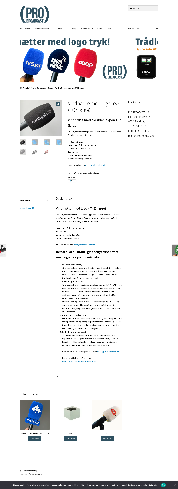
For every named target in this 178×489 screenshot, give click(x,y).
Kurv (108, 28)
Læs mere (35, 439)
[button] (89, 59)
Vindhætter (25, 28)
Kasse (99, 28)
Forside (26, 88)
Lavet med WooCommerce (31, 474)
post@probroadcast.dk (95, 165)
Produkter (85, 28)
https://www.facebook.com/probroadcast (80, 361)
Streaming (71, 28)
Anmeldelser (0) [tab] (27, 208)
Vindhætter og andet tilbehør (42, 88)
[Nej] (174, 485)
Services (59, 28)
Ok (163, 485)
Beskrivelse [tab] (25, 200)
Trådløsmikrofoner (42, 28)
